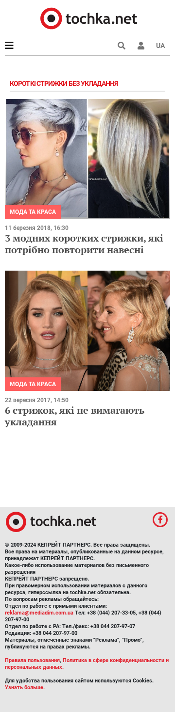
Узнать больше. (25, 687)
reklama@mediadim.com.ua (39, 613)
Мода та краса (33, 212)
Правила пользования (32, 660)
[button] (141, 45)
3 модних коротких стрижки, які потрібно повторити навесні (84, 243)
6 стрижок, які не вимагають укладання (74, 416)
